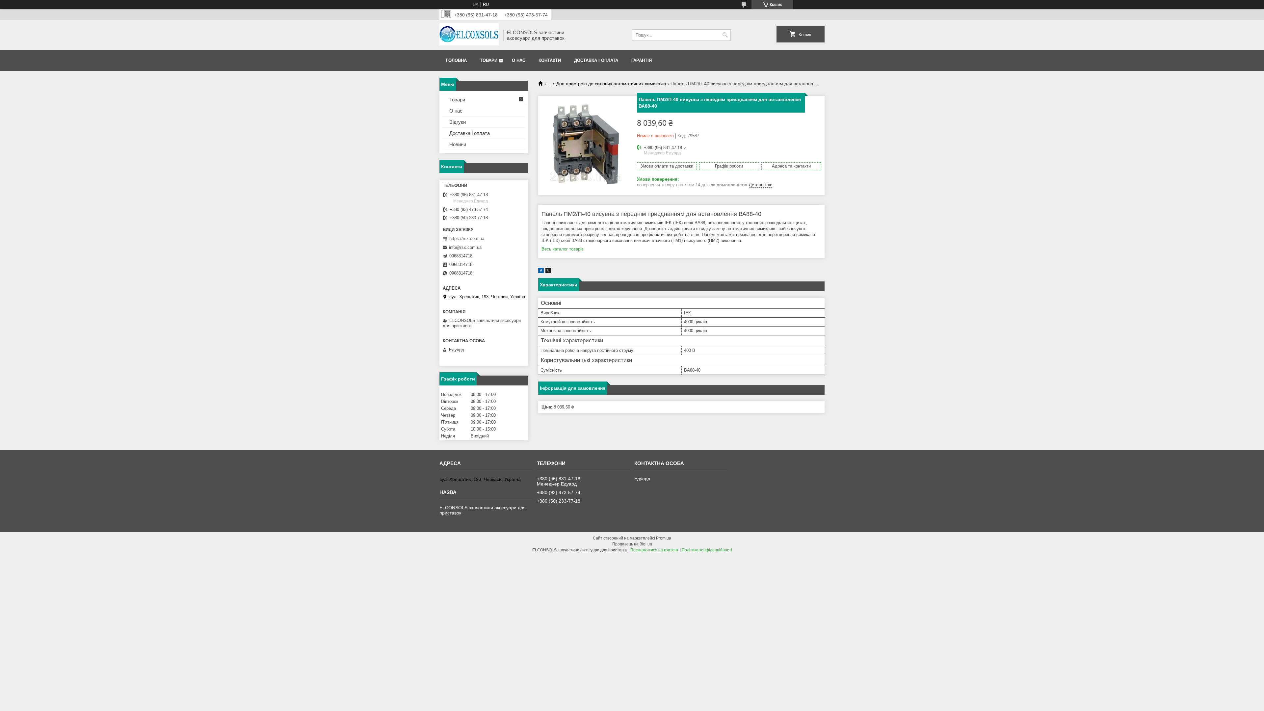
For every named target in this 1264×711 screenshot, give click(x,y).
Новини (457, 144)
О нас (518, 60)
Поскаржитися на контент (654, 550)
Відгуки (457, 122)
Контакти (550, 60)
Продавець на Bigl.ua (632, 544)
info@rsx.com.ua (465, 247)
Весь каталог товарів (562, 249)
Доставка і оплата (596, 60)
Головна (456, 60)
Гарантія (641, 60)
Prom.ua (663, 538)
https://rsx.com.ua (466, 238)
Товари (488, 60)
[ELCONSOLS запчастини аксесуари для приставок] (469, 35)
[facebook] (541, 271)
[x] (548, 271)
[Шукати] (725, 35)
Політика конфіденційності (707, 550)
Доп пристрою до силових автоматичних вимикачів (611, 83)
